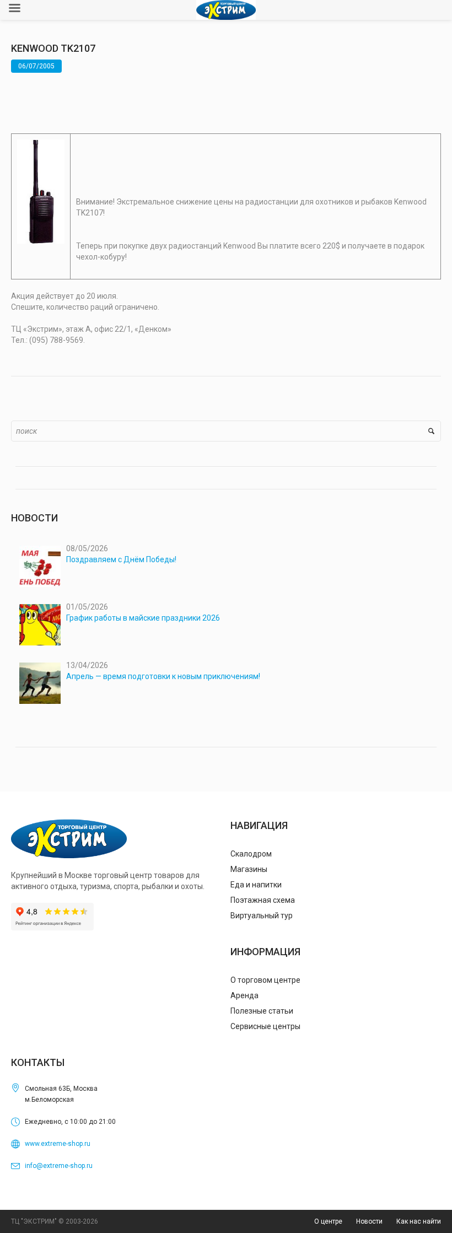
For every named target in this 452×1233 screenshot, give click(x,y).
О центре (328, 1221)
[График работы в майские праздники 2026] (40, 624)
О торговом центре (265, 980)
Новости (369, 1221)
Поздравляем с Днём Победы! (121, 559)
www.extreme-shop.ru (57, 1144)
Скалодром (251, 853)
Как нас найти (418, 1221)
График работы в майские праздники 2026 (143, 617)
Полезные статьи (261, 1010)
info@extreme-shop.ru (59, 1166)
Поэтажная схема (262, 900)
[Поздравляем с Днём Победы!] (40, 566)
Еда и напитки (256, 884)
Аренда (244, 995)
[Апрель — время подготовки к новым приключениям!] (40, 683)
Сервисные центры (265, 1026)
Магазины (248, 869)
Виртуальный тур (261, 915)
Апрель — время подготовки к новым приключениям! (163, 676)
